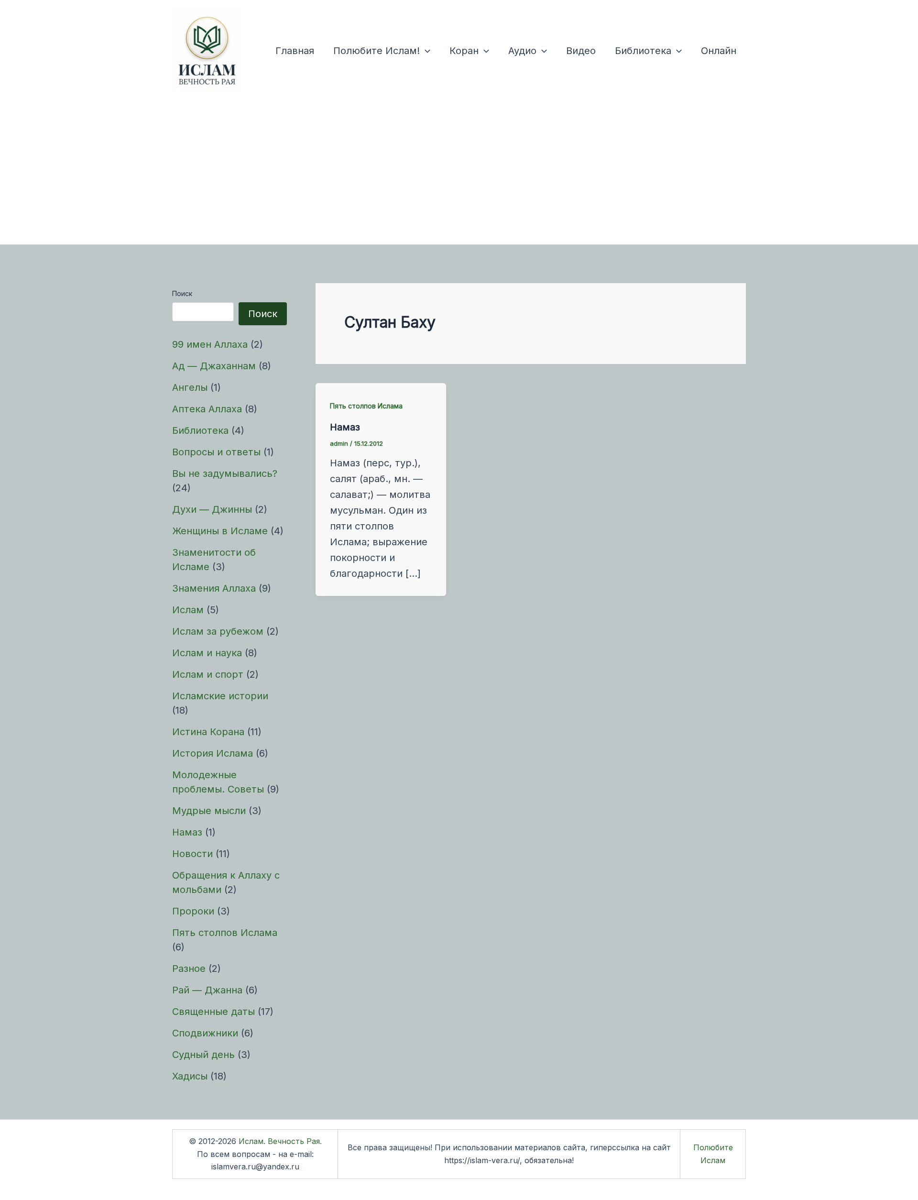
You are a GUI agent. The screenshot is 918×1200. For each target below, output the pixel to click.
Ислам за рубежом (217, 631)
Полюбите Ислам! (376, 50)
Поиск (182, 293)
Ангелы (190, 387)
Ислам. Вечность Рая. (280, 1141)
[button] (425, 51)
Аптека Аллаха (207, 409)
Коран (464, 50)
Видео (581, 50)
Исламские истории (220, 696)
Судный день (203, 1054)
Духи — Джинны (212, 509)
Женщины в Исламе (220, 531)
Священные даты (213, 1011)
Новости (192, 853)
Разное (189, 968)
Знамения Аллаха (214, 588)
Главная (294, 50)
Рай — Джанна (207, 990)
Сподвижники (205, 1033)
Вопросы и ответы (216, 452)
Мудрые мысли (209, 810)
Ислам (188, 610)
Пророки (193, 911)
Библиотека (643, 50)
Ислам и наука (207, 653)
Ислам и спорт (207, 674)
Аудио (522, 50)
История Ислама (212, 753)
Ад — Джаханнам (214, 366)
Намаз (187, 832)
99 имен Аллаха (210, 344)
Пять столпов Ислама (224, 932)
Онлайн (718, 50)
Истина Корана (208, 732)
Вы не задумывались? (224, 473)
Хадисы (190, 1076)
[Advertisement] (459, 173)
